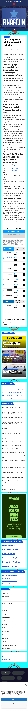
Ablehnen (14, 703)
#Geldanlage (15, 49)
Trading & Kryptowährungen (9, 645)
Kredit (3, 627)
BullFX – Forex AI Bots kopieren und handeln (13, 477)
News (3, 634)
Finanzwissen (5, 607)
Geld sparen (5, 614)
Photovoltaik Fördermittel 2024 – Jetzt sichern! (13, 452)
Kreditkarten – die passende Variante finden (12, 395)
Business (4, 600)
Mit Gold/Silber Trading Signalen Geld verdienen (13, 460)
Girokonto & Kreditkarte (7, 620)
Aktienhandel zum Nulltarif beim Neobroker (12, 464)
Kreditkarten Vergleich (11, 558)
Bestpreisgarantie (6, 583)
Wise (19, 677)
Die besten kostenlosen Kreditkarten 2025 (12, 445)
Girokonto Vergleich (10, 550)
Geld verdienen (6, 617)
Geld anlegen (6, 340)
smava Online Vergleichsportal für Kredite (11, 392)
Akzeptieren (14, 699)
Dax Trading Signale (18, 672)
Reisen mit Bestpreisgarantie (9, 575)
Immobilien (5, 624)
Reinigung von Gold (7, 485)
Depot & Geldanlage (7, 369)
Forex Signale (5, 672)
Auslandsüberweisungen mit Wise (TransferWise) (13, 389)
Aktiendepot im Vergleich (8, 398)
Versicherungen (6, 648)
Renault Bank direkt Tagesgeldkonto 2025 (11, 343)
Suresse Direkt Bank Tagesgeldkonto (11, 357)
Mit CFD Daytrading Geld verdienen (10, 386)
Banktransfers (5, 596)
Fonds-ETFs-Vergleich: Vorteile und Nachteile (11, 372)
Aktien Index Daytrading (8, 677)
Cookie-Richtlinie (6, 659)
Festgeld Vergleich (9, 566)
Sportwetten (5, 638)
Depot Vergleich (8, 545)
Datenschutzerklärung (7, 654)
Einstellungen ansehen (14, 706)
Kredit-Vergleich (8, 554)
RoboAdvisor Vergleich (11, 562)
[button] (26, 685)
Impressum (5, 656)
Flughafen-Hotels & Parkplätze (9, 581)
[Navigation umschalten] (14, 30)
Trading (4, 641)
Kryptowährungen (6, 631)
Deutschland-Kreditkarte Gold (9, 489)
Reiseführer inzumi (6, 578)
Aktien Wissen (5, 593)
